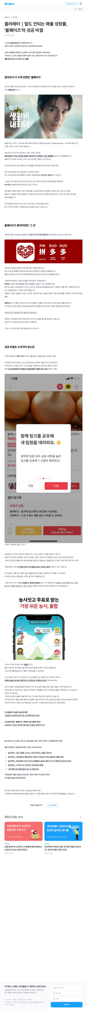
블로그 (80, 9)
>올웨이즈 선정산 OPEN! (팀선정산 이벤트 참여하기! (23, 725)
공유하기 (54, 805)
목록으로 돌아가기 (36, 805)
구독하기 (66, 1005)
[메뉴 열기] (80, 3)
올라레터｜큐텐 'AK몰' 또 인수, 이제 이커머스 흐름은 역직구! (30, 753)
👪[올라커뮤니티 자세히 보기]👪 (16, 59)
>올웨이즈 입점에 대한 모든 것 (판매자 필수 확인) (22, 715)
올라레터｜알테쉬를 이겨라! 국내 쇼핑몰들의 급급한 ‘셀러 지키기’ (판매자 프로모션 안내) (39, 761)
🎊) (43, 725)
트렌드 (15, 17)
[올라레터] (14, 43)
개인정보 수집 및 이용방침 (30, 1002)
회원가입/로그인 (71, 4)
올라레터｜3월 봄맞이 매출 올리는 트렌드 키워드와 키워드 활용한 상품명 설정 (36, 757)
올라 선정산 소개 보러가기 (16, 778)
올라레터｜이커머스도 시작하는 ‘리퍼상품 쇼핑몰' (26, 765)
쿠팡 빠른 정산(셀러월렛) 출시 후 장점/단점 (23, 769)
